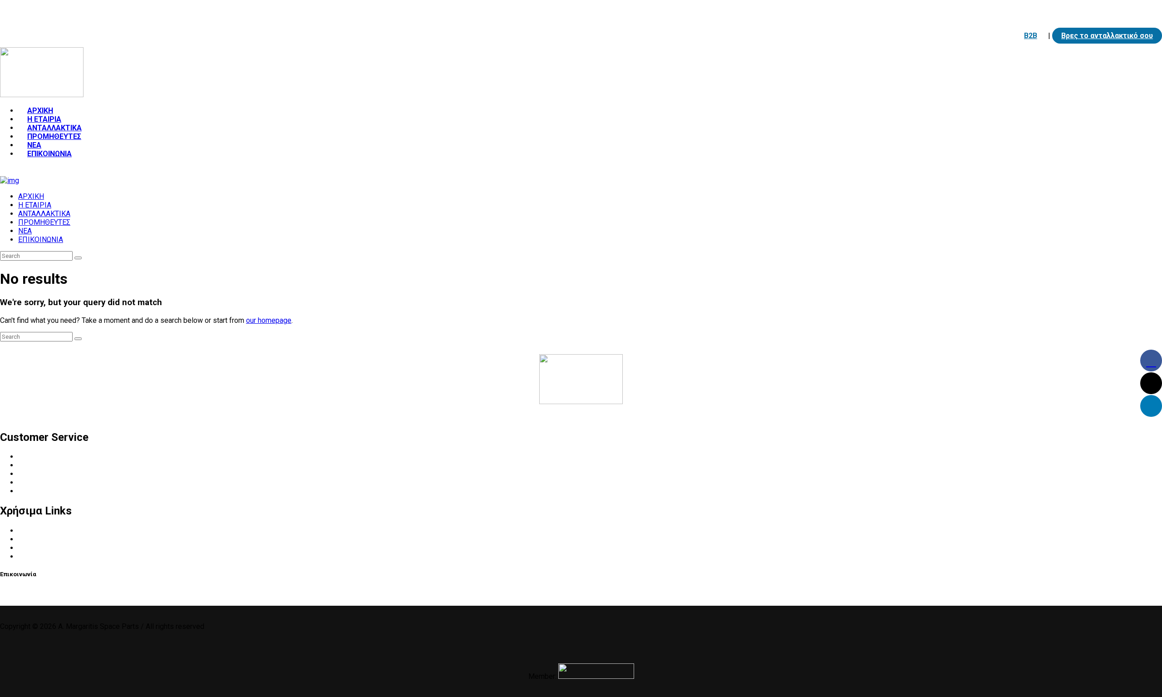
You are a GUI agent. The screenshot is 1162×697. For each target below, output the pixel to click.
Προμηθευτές (40, 474)
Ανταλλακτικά (41, 465)
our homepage (268, 320)
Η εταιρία (33, 456)
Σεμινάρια (34, 556)
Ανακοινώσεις (41, 539)
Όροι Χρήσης (39, 530)
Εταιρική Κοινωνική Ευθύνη (62, 482)
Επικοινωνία (38, 491)
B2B (1030, 35)
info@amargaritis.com (130, 12)
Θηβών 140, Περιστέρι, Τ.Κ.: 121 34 (250, 12)
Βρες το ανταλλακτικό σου (1107, 35)
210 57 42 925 (48, 12)
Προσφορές (37, 548)
